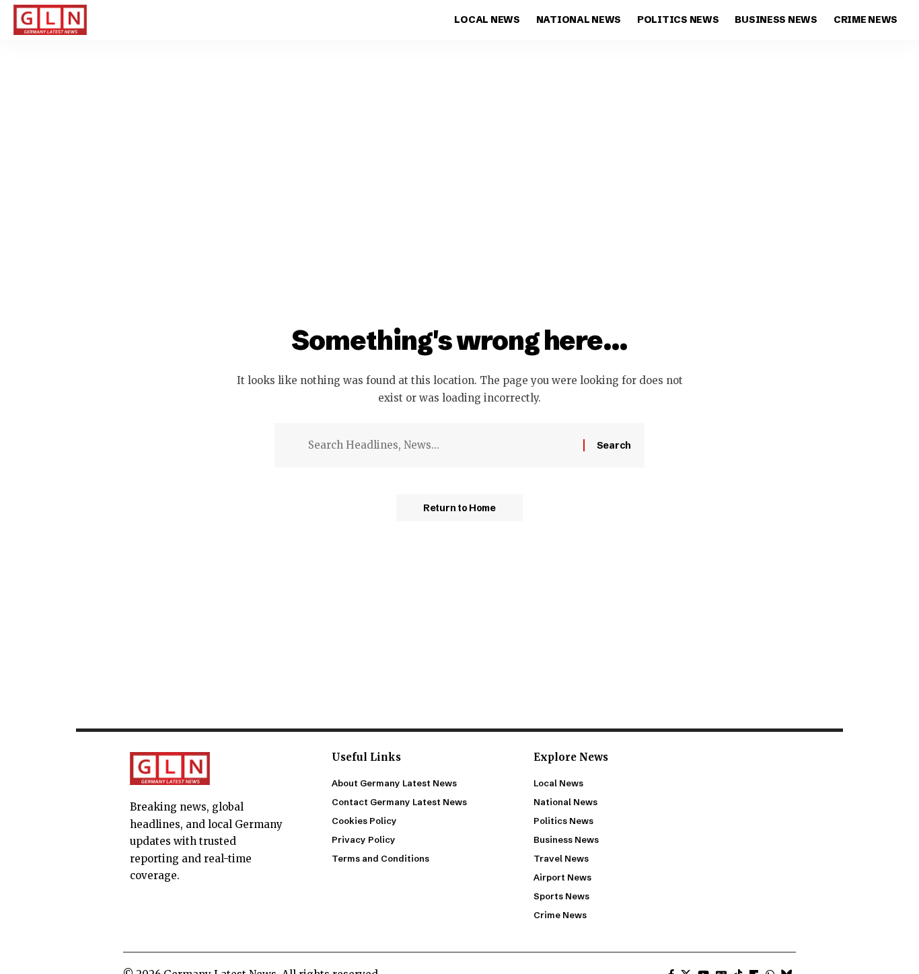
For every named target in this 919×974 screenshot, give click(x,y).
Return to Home (459, 508)
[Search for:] (440, 445)
